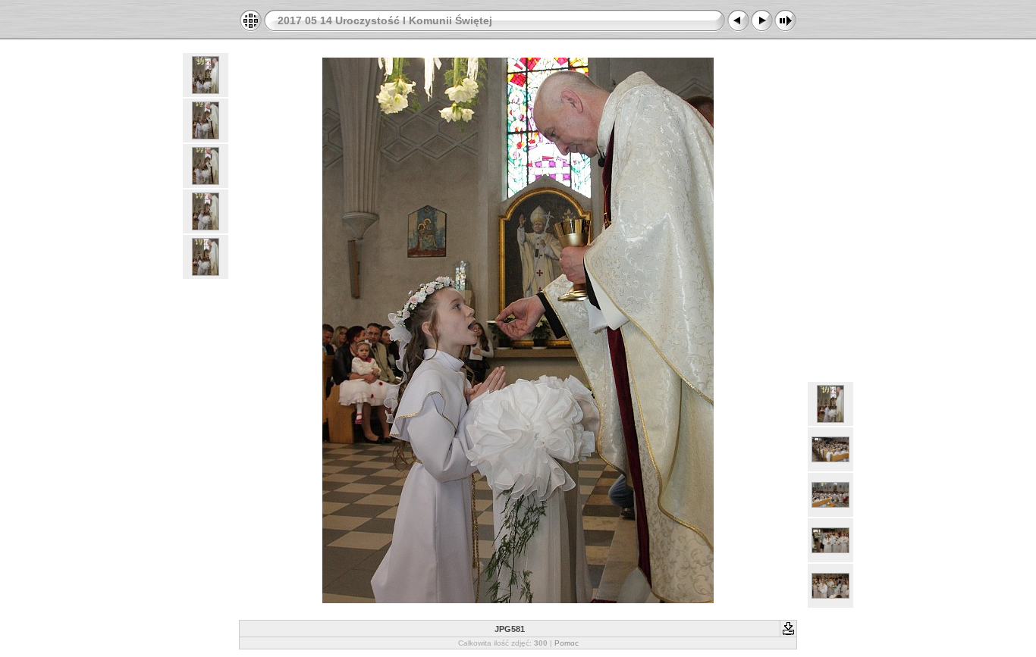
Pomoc (566, 643)
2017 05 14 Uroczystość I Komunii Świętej (385, 20)
